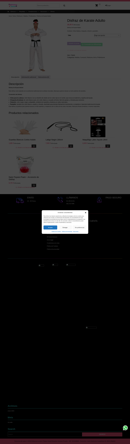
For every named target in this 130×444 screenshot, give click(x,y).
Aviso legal (75, 231)
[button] (85, 212)
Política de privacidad (67, 231)
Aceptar (50, 227)
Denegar (65, 227)
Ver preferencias (79, 227)
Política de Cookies (56, 231)
